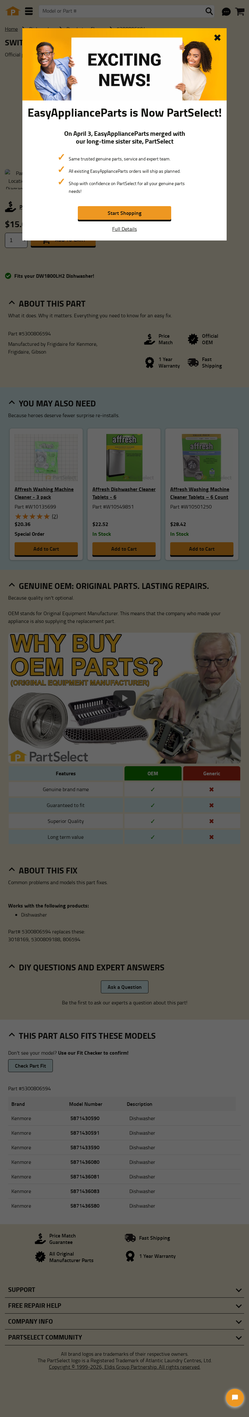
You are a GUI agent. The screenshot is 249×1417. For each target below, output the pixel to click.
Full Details (124, 228)
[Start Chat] (235, 1398)
